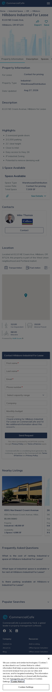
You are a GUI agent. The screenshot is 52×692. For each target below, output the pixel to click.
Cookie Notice (17, 681)
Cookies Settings (25, 687)
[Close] (49, 659)
